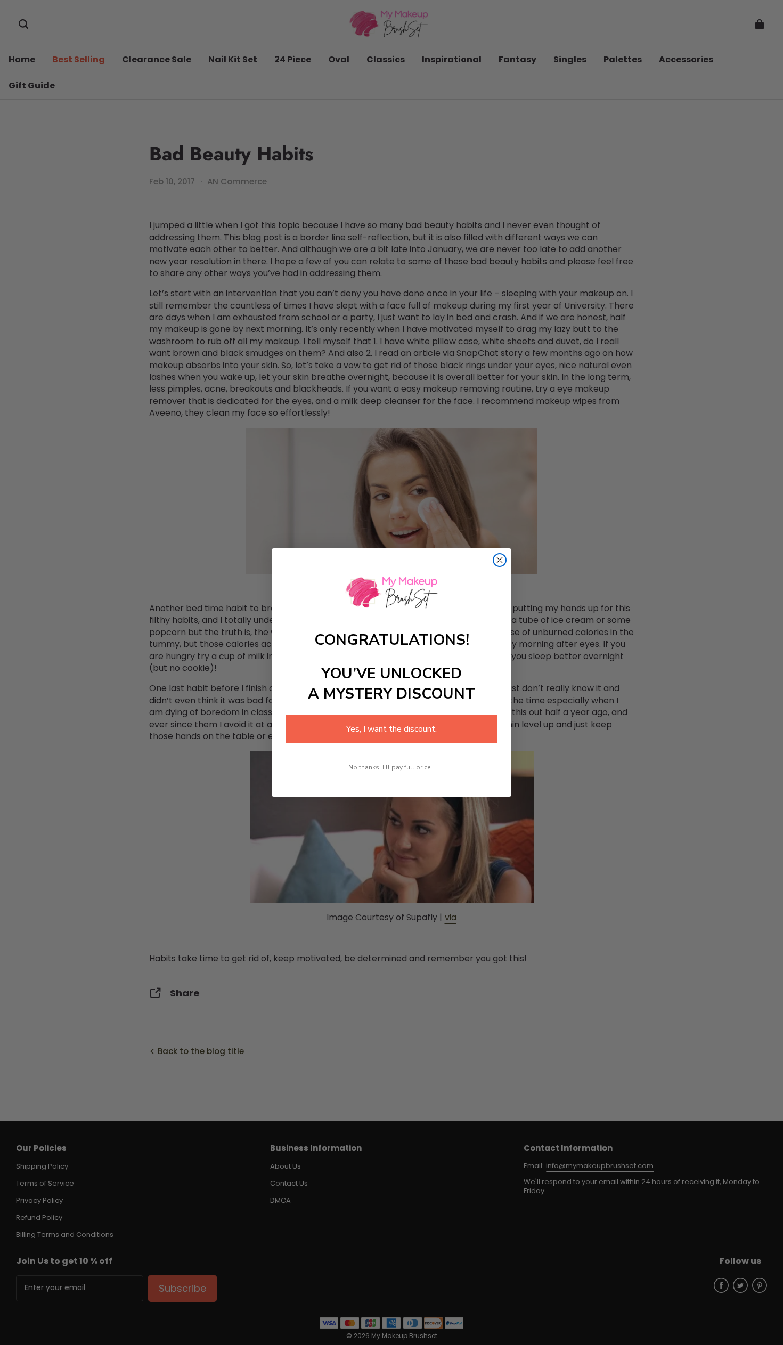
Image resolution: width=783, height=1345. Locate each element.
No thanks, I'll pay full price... (391, 767)
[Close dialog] (499, 560)
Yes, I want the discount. (391, 729)
